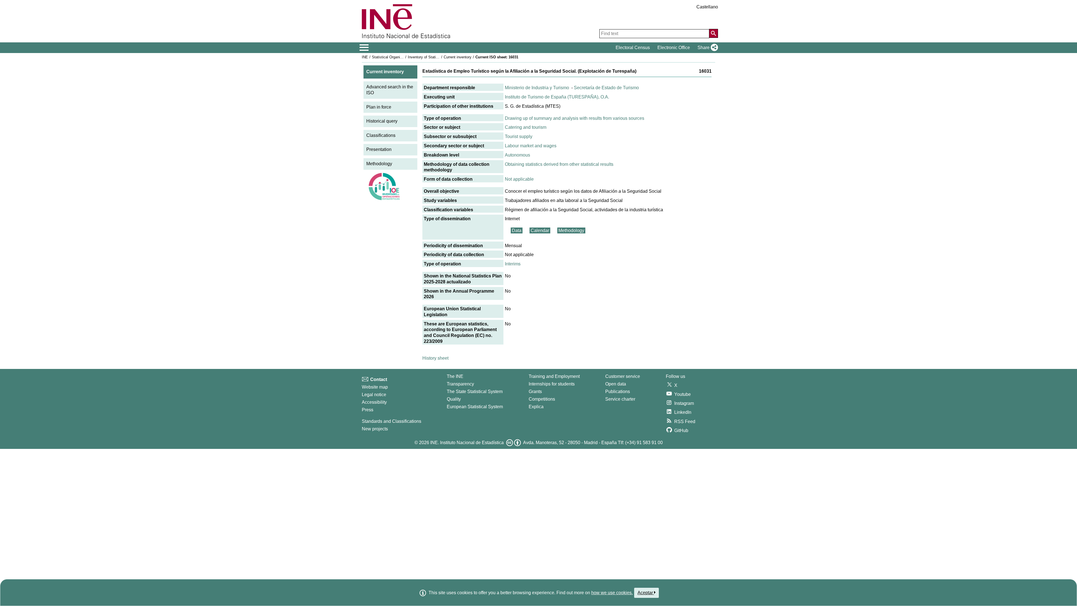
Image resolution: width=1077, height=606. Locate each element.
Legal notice (374, 394)
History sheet (435, 358)
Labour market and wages (530, 145)
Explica (536, 406)
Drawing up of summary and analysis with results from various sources (574, 118)
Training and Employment (554, 376)
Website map (375, 387)
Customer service (622, 376)
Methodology (379, 163)
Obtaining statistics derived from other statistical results (559, 164)
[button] (706, 48)
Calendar (540, 230)
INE (365, 57)
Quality (454, 399)
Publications (617, 391)
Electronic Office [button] (673, 47)
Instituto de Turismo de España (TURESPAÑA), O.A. (557, 97)
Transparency (460, 384)
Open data (615, 384)
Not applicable (519, 179)
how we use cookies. (612, 592)
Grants (535, 391)
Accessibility (374, 402)
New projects (375, 428)
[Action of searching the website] (713, 33)
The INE (455, 376)
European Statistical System (475, 406)
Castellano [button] (707, 6)
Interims (513, 263)
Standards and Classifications (391, 421)
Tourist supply (518, 136)
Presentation (379, 149)
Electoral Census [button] (633, 47)
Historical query (381, 121)
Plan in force (378, 107)
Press (367, 409)
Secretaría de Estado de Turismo (606, 87)
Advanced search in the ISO (389, 89)
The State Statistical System (475, 391)
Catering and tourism (525, 127)
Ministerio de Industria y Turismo (537, 87)
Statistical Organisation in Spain (398, 57)
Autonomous (517, 155)
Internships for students (552, 384)
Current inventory (457, 57)
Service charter (620, 399)
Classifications (380, 135)
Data (516, 230)
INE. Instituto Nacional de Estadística (467, 442)
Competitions (542, 399)
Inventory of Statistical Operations (435, 57)
